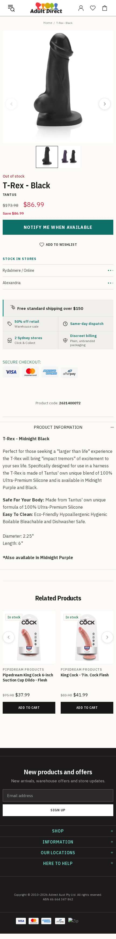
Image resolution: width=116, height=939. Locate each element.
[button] (11, 8)
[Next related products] (107, 637)
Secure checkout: (22, 362)
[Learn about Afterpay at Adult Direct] (69, 373)
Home (47, 23)
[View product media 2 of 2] (69, 157)
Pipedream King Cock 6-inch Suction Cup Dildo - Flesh (28, 678)
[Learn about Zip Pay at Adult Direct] (74, 924)
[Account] (81, 8)
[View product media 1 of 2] (47, 157)
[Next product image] (105, 104)
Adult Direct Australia (46, 7)
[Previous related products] (9, 637)
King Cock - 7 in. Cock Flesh (85, 675)
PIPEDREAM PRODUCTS (23, 669)
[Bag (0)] (105, 8)
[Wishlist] (93, 8)
